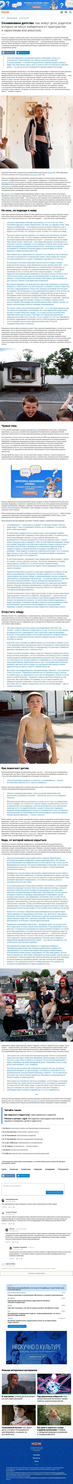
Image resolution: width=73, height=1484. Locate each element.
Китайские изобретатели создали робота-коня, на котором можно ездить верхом (32, 1321)
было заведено (57, 196)
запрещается (60, 1472)
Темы (36, 1461)
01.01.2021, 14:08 (18, 1249)
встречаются (15, 432)
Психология (63, 1169)
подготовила (35, 1101)
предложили (6, 439)
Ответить (4, 1207)
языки (10, 1305)
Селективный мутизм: (17, 1431)
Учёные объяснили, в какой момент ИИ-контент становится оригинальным (35, 1295)
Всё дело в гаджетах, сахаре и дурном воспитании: (52, 1431)
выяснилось (6, 445)
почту (28, 1476)
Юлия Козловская (12, 18)
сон (9, 1311)
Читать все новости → (17, 1326)
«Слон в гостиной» (29, 833)
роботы (10, 1318)
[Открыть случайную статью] (62, 12)
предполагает (6, 186)
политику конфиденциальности (56, 1477)
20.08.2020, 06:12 (14, 1231)
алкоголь (14, 1169)
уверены (4, 182)
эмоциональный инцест (50, 513)
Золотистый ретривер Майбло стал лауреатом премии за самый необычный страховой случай (36, 1288)
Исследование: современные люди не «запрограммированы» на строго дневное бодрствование (34, 1314)
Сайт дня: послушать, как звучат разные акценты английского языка (33, 1308)
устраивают (50, 827)
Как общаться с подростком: (30, 1115)
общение (38, 1169)
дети (3, 18)
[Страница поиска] (66, 12)
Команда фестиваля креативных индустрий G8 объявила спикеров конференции (29, 1301)
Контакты (36, 1458)
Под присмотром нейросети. (52, 1398)
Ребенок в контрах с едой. (34, 1120)
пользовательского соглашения (38, 1477)
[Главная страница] (5, 12)
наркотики (26, 1169)
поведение (50, 1169)
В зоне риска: (18, 1397)
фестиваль (11, 1298)
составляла (33, 175)
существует (27, 821)
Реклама (36, 1455)
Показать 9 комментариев (36, 1273)
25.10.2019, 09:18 (10, 1201)
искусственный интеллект (17, 1292)
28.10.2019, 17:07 (10, 1214)
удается (50, 172)
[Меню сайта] (70, 12)
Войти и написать (54, 1192)
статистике (8, 194)
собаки (10, 1285)
